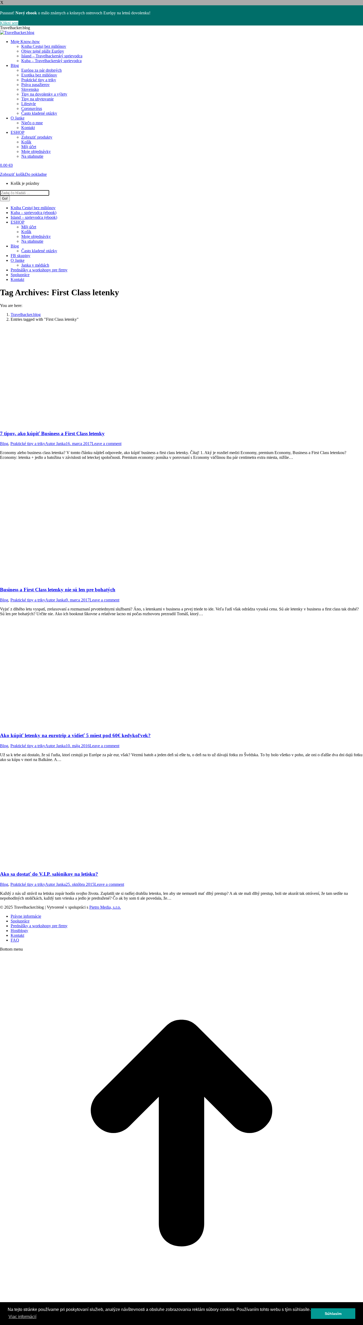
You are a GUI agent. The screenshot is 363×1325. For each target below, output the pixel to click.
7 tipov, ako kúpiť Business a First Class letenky (52, 433)
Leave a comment (106, 443)
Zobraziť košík (12, 174)
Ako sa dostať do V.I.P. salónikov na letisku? (49, 874)
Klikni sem (9, 23)
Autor (55, 443)
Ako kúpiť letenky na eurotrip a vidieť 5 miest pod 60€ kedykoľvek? (75, 735)
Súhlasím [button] (333, 1313)
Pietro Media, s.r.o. (105, 907)
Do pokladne (36, 174)
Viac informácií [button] (22, 1316)
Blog (4, 443)
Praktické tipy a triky (27, 443)
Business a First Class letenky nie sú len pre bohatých (57, 589)
